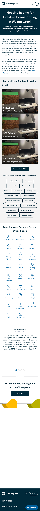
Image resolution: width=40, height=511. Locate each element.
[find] (32, 4)
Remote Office (26, 186)
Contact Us (33, 494)
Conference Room (14, 181)
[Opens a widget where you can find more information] (31, 507)
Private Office (13, 186)
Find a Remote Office (20, 169)
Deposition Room (28, 196)
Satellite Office (27, 215)
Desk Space (29, 200)
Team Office (12, 210)
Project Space (12, 215)
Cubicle (6, 191)
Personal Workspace (13, 200)
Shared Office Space (11, 205)
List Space (20, 393)
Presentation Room (12, 196)
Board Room (18, 191)
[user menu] (37, 4)
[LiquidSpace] (10, 493)
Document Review (29, 205)
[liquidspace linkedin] (26, 493)
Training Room (31, 191)
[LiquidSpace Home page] (10, 3)
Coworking (28, 181)
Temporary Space (26, 210)
